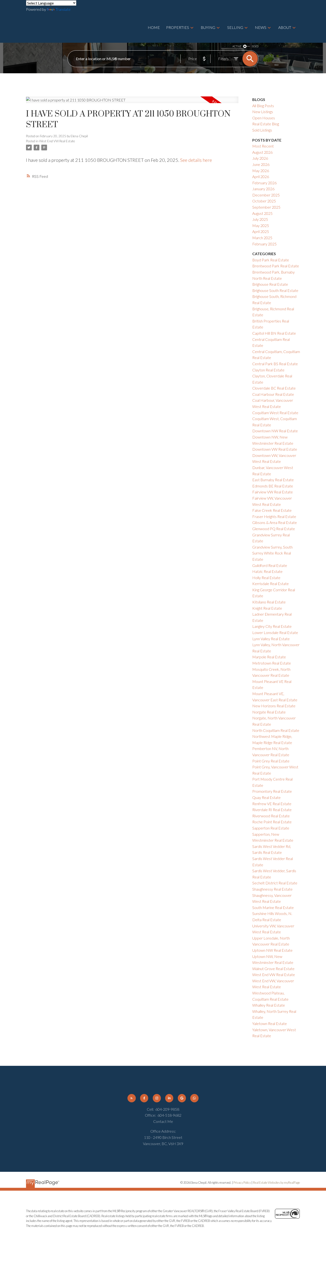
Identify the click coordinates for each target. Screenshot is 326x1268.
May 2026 (260, 170)
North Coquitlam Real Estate (275, 730)
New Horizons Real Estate (273, 705)
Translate (63, 9)
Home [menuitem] (154, 27)
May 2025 (260, 225)
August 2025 (262, 213)
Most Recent (263, 146)
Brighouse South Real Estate (275, 290)
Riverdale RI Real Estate (272, 809)
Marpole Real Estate (269, 657)
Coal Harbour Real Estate (273, 394)
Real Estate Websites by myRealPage (276, 1182)
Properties (177, 27)
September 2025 (266, 207)
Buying (208, 27)
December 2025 (266, 195)
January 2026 (263, 188)
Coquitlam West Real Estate (275, 412)
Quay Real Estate (266, 797)
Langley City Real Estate (272, 626)
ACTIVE (236, 46)
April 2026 (260, 176)
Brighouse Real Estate (270, 284)
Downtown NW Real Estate (275, 430)
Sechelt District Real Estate (274, 883)
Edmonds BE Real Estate (272, 486)
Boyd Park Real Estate (270, 260)
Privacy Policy (242, 1182)
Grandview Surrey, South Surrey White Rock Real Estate (272, 553)
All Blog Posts (263, 105)
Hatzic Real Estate (267, 571)
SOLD (255, 46)
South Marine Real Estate (273, 907)
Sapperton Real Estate (270, 828)
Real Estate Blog (265, 124)
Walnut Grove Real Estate (273, 968)
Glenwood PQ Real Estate (273, 528)
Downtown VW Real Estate (274, 449)
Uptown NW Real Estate (272, 950)
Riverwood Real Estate (271, 816)
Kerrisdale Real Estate (270, 583)
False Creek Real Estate (272, 510)
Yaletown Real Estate (269, 1023)
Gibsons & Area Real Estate (274, 522)
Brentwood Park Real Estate (275, 266)
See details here (196, 160)
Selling (235, 27)
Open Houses (263, 118)
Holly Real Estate (266, 577)
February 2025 (264, 244)
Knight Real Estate (267, 608)
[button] (131, 1098)
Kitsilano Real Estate (269, 602)
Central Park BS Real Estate (275, 363)
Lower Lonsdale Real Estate (275, 632)
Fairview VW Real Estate (272, 492)
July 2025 (260, 219)
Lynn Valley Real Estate (271, 638)
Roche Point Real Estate (272, 821)
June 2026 (260, 164)
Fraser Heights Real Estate (274, 516)
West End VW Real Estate (57, 141)
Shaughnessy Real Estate (272, 889)
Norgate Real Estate (269, 712)
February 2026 (264, 182)
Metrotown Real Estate (271, 663)
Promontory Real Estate (272, 791)
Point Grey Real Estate (270, 761)
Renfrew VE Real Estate (271, 803)
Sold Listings (262, 130)
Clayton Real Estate (268, 370)
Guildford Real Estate (269, 565)
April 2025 (260, 231)
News (260, 27)
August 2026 (262, 152)
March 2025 (262, 237)
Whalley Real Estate (268, 1005)
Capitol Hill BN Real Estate (274, 333)
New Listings (262, 111)
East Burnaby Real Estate (273, 479)
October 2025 (264, 201)
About (284, 27)
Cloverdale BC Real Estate (274, 388)
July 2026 (260, 158)
